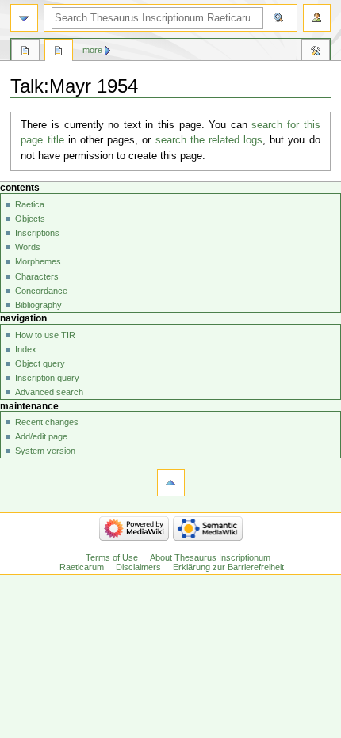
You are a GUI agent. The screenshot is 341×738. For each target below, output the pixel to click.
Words (27, 247)
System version (45, 450)
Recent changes (47, 422)
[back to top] (171, 482)
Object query (40, 363)
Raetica (29, 204)
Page (25, 52)
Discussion (58, 52)
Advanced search (49, 392)
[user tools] (317, 18)
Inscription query (47, 377)
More (92, 50)
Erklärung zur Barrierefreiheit (228, 567)
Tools (315, 52)
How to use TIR (45, 335)
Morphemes (38, 261)
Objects (30, 218)
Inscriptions (37, 233)
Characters (37, 276)
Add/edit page (41, 436)
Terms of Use (112, 557)
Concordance (41, 290)
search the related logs (209, 140)
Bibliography (38, 305)
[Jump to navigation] (24, 18)
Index (25, 349)
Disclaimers (138, 567)
